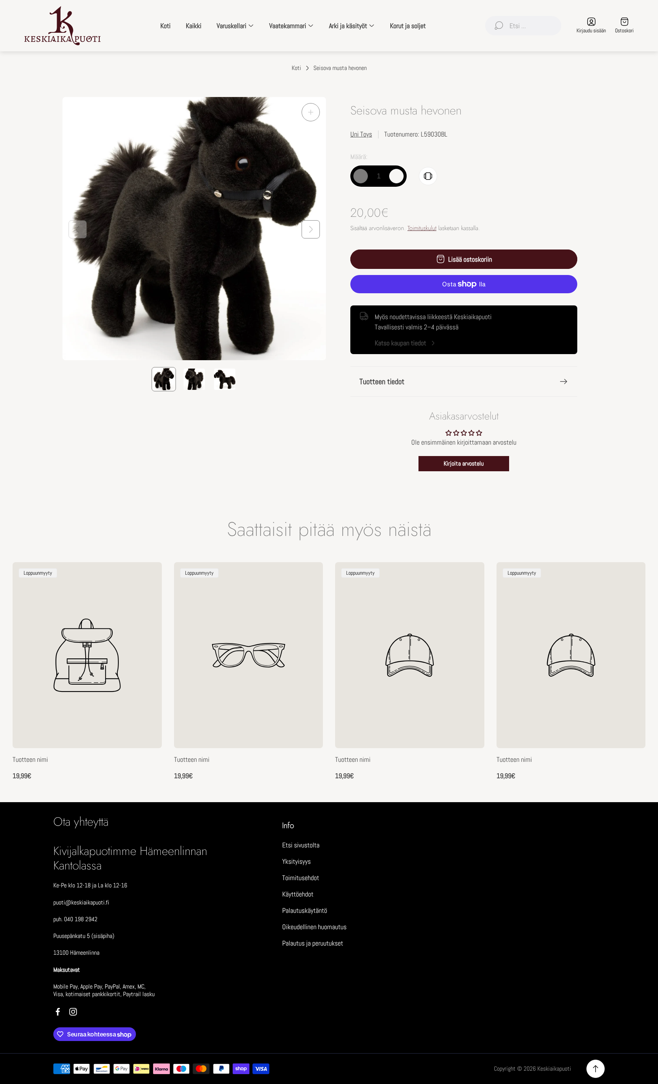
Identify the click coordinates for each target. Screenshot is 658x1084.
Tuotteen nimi (30, 759)
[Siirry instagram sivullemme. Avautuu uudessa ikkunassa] (73, 1011)
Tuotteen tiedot (381, 381)
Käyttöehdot (297, 894)
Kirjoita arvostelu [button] (464, 463)
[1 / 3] (164, 379)
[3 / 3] (224, 379)
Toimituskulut (421, 228)
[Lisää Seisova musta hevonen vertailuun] (428, 176)
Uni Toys (361, 134)
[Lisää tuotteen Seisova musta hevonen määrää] (396, 176)
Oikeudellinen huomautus (314, 926)
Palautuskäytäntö (304, 910)
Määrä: (358, 156)
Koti (296, 68)
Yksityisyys (296, 861)
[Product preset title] (87, 655)
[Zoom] (311, 112)
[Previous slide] (78, 229)
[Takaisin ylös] (595, 1069)
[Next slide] (311, 229)
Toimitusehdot (300, 877)
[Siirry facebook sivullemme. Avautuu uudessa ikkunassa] (57, 1011)
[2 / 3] (194, 379)
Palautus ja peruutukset (312, 943)
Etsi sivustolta (300, 845)
